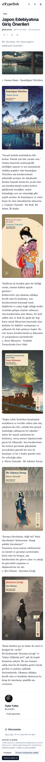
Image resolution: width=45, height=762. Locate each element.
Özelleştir (7, 753)
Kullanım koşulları (8, 747)
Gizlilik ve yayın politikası (26, 747)
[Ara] (29, 4)
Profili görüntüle (13, 714)
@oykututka (7, 30)
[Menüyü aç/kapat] (35, 4)
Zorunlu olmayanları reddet (26, 753)
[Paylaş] (17, 35)
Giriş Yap (9, 734)
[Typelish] (10, 4)
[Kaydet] (12, 35)
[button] (7, 35)
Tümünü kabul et (10, 758)
